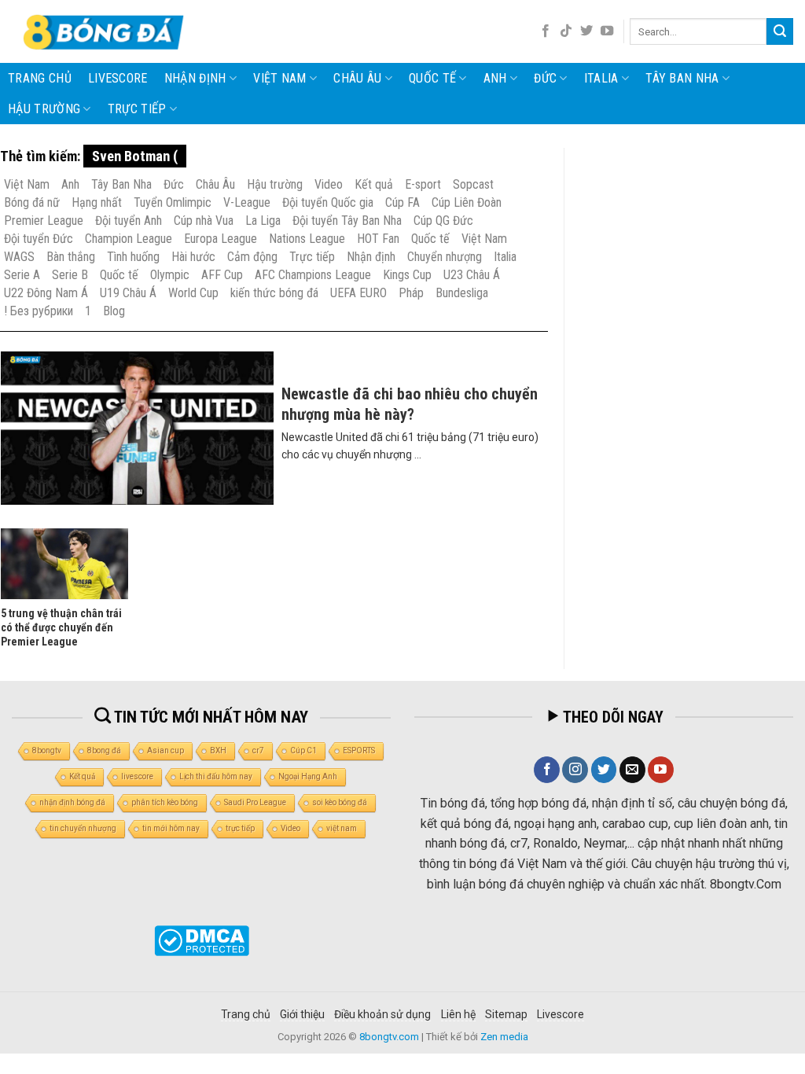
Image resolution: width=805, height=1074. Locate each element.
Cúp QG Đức (443, 220)
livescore (118, 78)
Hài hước (193, 256)
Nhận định (195, 78)
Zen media (504, 1037)
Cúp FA (402, 202)
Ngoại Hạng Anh (307, 776)
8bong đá (104, 750)
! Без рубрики (38, 311)
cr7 (258, 750)
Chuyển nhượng (444, 256)
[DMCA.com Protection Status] (201, 940)
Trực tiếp (137, 108)
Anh (495, 78)
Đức (545, 78)
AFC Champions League (313, 274)
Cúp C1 (303, 750)
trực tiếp (240, 828)
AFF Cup (222, 274)
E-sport (423, 184)
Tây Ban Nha (682, 78)
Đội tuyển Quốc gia (327, 202)
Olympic (169, 274)
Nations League (307, 238)
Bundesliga (462, 293)
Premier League (43, 220)
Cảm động (252, 256)
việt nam (341, 828)
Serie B (70, 274)
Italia (601, 78)
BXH (218, 750)
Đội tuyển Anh (128, 220)
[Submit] (779, 31)
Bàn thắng (70, 256)
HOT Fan (378, 238)
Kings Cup (407, 274)
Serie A (22, 274)
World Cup (193, 293)
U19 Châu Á (128, 293)
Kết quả (374, 184)
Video (328, 184)
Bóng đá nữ (32, 202)
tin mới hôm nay (171, 828)
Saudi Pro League (255, 802)
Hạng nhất (97, 202)
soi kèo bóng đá (339, 802)
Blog (114, 311)
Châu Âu (357, 78)
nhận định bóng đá (72, 802)
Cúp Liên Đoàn (467, 202)
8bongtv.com (389, 1037)
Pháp (411, 293)
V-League (246, 202)
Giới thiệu (302, 1014)
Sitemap (506, 1014)
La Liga (263, 220)
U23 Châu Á (471, 274)
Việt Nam (280, 78)
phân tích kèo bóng (164, 802)
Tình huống (133, 256)
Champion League (128, 238)
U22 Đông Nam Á (46, 293)
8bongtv (46, 750)
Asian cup (165, 750)
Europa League (220, 238)
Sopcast (473, 184)
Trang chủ (40, 78)
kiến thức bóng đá (274, 293)
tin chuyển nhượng (83, 828)
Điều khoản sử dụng (382, 1014)
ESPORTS (359, 750)
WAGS (19, 256)
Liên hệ (458, 1014)
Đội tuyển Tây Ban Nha (347, 220)
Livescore (560, 1014)
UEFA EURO (358, 293)
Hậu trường (44, 108)
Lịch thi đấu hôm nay (215, 776)
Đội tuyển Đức (38, 238)
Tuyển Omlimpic (172, 202)
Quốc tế (432, 78)
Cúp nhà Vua (203, 220)
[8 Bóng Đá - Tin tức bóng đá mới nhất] (105, 31)
